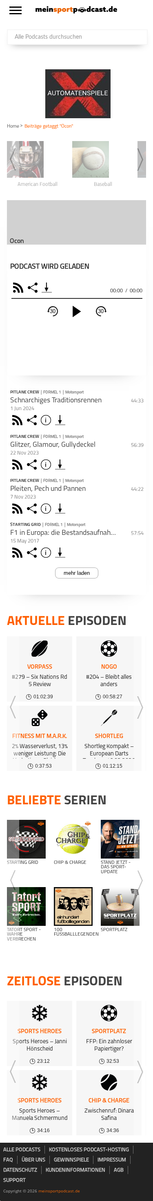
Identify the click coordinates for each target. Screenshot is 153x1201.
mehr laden (77, 573)
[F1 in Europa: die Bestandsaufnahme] (60, 553)
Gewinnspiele (71, 1160)
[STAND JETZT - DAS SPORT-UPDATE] (120, 839)
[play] (76, 311)
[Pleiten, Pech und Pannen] (60, 508)
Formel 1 (52, 392)
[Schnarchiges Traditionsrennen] (60, 420)
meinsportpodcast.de (59, 1191)
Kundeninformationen (75, 1170)
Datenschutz (20, 1170)
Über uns (33, 1160)
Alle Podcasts (21, 1149)
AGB (119, 1170)
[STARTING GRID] (26, 839)
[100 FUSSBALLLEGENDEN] (73, 906)
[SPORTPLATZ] (120, 906)
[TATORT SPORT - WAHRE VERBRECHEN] (26, 906)
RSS (19, 288)
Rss (18, 420)
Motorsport (74, 392)
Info (47, 420)
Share (34, 288)
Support (14, 1180)
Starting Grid (25, 525)
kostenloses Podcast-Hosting (89, 1149)
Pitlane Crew (24, 393)
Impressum (112, 1160)
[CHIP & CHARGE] (73, 839)
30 (52, 311)
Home (13, 126)
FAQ (8, 1160)
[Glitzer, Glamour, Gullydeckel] (60, 464)
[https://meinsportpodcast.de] (76, 12)
